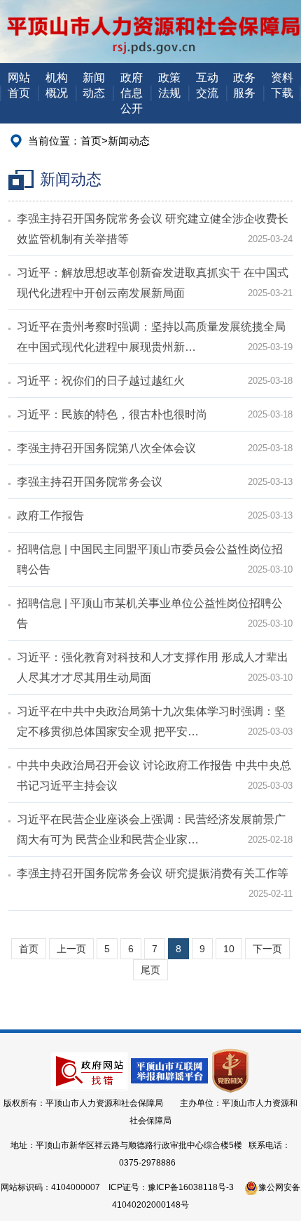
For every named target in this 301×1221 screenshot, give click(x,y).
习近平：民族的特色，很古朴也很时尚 (112, 414)
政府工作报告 (50, 515)
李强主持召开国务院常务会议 (89, 482)
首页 (91, 141)
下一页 (267, 948)
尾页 (150, 969)
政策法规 (169, 85)
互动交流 (207, 85)
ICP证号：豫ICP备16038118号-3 (171, 1187)
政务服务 (244, 85)
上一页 (71, 948)
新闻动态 (94, 85)
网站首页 (19, 85)
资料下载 (282, 85)
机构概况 (57, 85)
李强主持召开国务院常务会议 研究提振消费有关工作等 (152, 873)
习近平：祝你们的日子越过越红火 (101, 381)
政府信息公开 (131, 93)
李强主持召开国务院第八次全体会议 (106, 448)
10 (228, 948)
